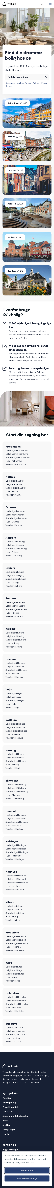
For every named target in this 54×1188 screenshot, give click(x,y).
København (11, 83)
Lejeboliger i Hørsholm (16, 815)
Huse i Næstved (13, 886)
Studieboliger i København (18, 457)
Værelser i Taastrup (14, 1041)
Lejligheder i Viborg (14, 909)
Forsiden (7, 1098)
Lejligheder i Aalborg (15, 545)
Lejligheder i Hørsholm (16, 818)
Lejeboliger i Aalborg (15, 541)
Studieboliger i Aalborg (16, 548)
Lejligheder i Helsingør (16, 849)
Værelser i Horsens (14, 677)
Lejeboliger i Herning (15, 754)
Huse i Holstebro (13, 1008)
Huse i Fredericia (13, 947)
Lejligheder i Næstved (16, 879)
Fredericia (12, 932)
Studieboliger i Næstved (17, 883)
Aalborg (36, 83)
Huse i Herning (12, 765)
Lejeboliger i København (17, 450)
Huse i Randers (12, 613)
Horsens (11, 659)
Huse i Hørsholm (13, 825)
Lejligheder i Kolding (15, 636)
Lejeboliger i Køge (14, 967)
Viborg (10, 902)
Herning (11, 750)
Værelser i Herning (14, 768)
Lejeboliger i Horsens (15, 663)
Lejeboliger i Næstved (16, 876)
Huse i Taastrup (13, 1038)
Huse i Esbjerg (12, 582)
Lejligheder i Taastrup (15, 1031)
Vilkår (5, 1120)
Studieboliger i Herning (16, 761)
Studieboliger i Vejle (14, 700)
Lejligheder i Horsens (15, 666)
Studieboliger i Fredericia (17, 943)
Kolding (10, 629)
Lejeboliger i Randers (15, 602)
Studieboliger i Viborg (15, 913)
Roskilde (11, 720)
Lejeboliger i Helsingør (16, 845)
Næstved (11, 872)
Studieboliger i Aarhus (16, 488)
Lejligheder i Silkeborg (16, 788)
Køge (9, 963)
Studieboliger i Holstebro (17, 1004)
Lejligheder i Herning (15, 758)
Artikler (6, 1125)
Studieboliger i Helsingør (17, 852)
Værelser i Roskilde (14, 738)
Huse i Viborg (12, 916)
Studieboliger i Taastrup (16, 1034)
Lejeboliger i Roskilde (15, 724)
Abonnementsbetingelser (16, 1116)
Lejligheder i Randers (15, 606)
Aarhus (20, 83)
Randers (9, 86)
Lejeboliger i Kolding (15, 633)
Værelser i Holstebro (15, 1011)
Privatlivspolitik (10, 1107)
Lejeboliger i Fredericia (16, 936)
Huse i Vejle (11, 704)
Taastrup (11, 1023)
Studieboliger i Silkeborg (17, 791)
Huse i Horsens (12, 673)
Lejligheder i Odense (15, 515)
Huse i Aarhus (12, 491)
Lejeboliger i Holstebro (16, 997)
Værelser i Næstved (15, 890)
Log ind (6, 1134)
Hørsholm (12, 811)
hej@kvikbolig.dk (11, 1149)
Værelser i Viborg (13, 920)
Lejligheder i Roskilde (15, 727)
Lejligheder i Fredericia (16, 940)
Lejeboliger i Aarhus (15, 481)
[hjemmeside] (11, 1066)
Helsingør (12, 841)
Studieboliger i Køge (15, 974)
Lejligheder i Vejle (13, 697)
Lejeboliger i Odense (15, 511)
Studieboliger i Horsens (16, 670)
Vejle (9, 689)
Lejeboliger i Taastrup (15, 1027)
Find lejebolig (9, 1102)
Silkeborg (12, 780)
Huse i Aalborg (12, 552)
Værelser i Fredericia (15, 950)
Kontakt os (8, 1111)
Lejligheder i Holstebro (16, 1001)
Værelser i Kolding (14, 647)
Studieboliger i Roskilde (16, 731)
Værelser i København (16, 464)
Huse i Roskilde (13, 734)
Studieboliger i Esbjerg (16, 579)
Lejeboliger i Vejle (13, 693)
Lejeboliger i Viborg (14, 906)
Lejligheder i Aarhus (14, 484)
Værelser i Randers (14, 616)
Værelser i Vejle (12, 707)
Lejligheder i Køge (14, 970)
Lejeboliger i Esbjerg (15, 572)
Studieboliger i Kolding (16, 640)
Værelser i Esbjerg (14, 586)
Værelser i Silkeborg (15, 798)
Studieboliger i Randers (16, 609)
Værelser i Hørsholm (15, 829)
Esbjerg (44, 83)
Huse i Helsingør (13, 856)
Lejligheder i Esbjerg (15, 575)
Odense (28, 83)
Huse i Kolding (12, 643)
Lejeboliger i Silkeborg (16, 784)
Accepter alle (27, 1170)
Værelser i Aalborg (14, 555)
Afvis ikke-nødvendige (27, 1178)
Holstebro (12, 993)
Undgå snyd (9, 1129)
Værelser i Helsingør (15, 859)
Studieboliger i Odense (16, 518)
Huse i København (14, 461)
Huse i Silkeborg (13, 795)
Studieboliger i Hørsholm (17, 822)
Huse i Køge (11, 977)
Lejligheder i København (17, 454)
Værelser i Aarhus (13, 495)
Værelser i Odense (14, 525)
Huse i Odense (12, 522)
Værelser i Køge (13, 981)
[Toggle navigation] (50, 4)
